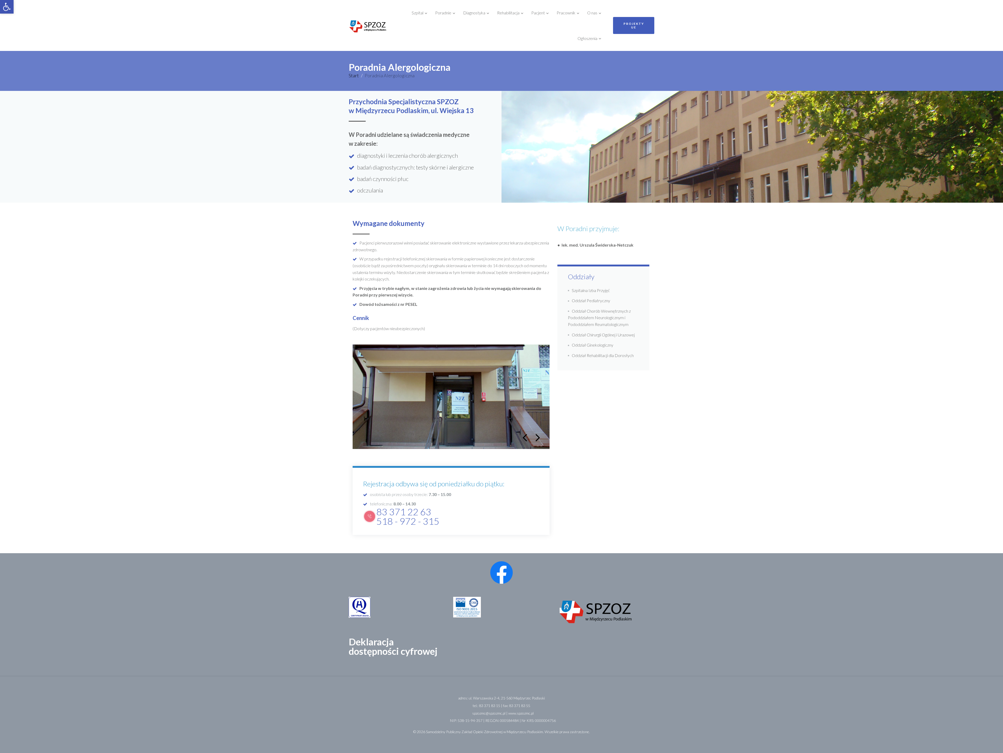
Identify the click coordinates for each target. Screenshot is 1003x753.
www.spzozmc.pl (521, 713)
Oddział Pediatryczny (591, 300)
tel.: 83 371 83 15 (486, 705)
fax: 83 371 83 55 (516, 705)
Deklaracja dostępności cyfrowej (393, 646)
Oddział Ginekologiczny (592, 344)
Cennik (361, 318)
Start (354, 75)
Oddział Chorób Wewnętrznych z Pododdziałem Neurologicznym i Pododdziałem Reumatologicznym (599, 317)
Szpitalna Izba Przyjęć (591, 290)
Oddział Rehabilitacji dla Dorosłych (603, 355)
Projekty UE (633, 25)
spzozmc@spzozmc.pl (488, 713)
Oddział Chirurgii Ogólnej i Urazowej (603, 334)
